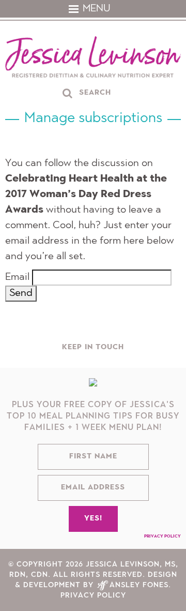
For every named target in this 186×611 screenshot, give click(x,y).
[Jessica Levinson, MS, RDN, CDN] (93, 58)
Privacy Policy (162, 536)
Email (17, 277)
